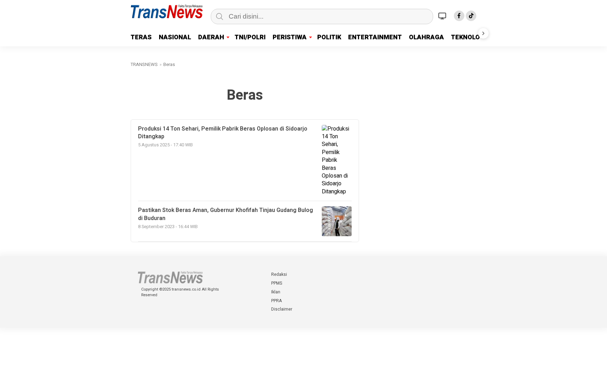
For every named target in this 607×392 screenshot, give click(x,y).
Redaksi (279, 274)
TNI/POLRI (250, 37)
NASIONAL (175, 37)
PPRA (276, 301)
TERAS (141, 37)
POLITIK (329, 37)
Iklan (275, 292)
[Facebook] (459, 16)
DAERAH (211, 37)
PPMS (276, 283)
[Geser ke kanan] (483, 33)
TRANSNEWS (144, 64)
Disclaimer (281, 309)
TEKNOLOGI (468, 37)
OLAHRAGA (426, 37)
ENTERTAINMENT (375, 37)
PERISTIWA (290, 37)
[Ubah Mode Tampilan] (443, 16)
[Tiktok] (471, 16)
